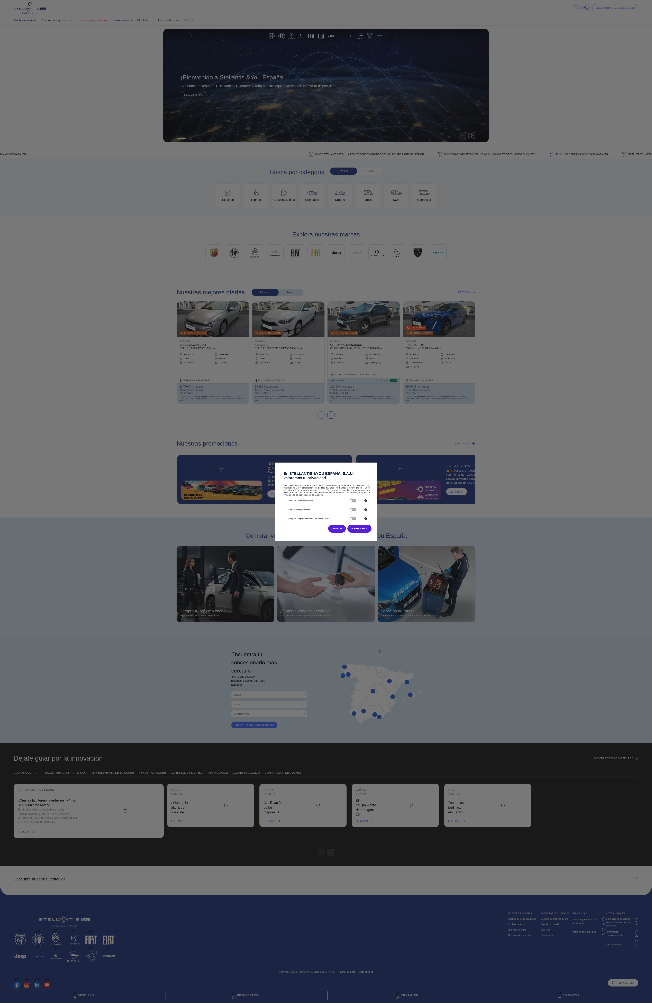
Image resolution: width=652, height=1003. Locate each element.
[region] (313, 500)
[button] (359, 529)
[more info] (365, 500)
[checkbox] (353, 500)
